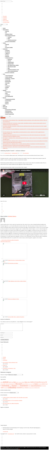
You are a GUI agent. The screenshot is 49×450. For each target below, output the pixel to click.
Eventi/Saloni (8, 100)
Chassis (9, 60)
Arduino (7, 87)
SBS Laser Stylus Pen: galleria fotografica (11, 403)
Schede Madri (11, 62)
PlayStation (8, 91)
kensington (11, 383)
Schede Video (11, 63)
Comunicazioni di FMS (10, 99)
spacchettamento (36, 385)
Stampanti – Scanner (10, 78)
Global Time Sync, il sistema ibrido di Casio (16, 260)
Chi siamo (5, 16)
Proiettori (7, 85)
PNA (6, 84)
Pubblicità (5, 19)
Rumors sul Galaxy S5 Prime (13, 299)
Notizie (7, 102)
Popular (4, 357)
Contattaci (5, 17)
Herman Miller (2, 383)
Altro (6, 88)
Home (4, 28)
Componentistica (9, 57)
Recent (4, 358)
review (10, 385)
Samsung (18, 385)
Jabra (8, 383)
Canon (17, 382)
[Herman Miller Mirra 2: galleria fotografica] (15, 315)
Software (7, 50)
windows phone (37, 387)
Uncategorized (14, 153)
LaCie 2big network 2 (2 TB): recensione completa (12, 400)
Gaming (4, 90)
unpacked (19, 387)
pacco (43, 384)
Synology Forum (9, 112)
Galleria (28, 382)
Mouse (26, 383)
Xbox (6, 93)
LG (14, 384)
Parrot (46, 383)
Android (7, 31)
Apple (9, 382)
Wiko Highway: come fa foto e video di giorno (17, 281)
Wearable (7, 83)
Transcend (6, 387)
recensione (5, 385)
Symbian (9, 37)
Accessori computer (9, 72)
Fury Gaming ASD (9, 96)
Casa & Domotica (9, 75)
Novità (4, 97)
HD (46, 382)
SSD (42, 385)
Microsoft (19, 384)
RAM (9, 68)
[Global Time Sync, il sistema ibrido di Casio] (15, 258)
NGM (33, 383)
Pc (1, 385)
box (15, 382)
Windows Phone (8, 34)
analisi (1, 382)
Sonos (29, 385)
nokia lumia (40, 383)
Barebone (10, 59)
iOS (6, 32)
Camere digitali (8, 77)
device (23, 382)
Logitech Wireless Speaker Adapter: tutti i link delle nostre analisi (15, 397)
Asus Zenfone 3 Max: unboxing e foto (10, 362)
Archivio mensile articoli (5, 392)
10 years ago (5, 431)
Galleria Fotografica (35, 382)
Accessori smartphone (10, 41)
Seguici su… (5, 365)
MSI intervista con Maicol (13, 263)
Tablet (4, 43)
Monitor (7, 54)
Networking (8, 81)
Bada (9, 38)
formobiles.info (11, 433)
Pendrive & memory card (13, 69)
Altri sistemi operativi (10, 35)
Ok (19, 448)
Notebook (7, 51)
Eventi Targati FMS (9, 114)
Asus (12, 382)
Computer (5, 48)
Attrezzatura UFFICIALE (10, 109)
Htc (6, 383)
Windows (27, 387)
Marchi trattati (5, 20)
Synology (44, 385)
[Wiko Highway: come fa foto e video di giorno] (15, 279)
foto (26, 382)
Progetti (5, 108)
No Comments (26, 153)
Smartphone (5, 29)
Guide (4, 105)
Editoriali (5, 106)
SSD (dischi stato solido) (13, 65)
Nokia (36, 384)
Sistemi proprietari (12, 40)
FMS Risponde (8, 111)
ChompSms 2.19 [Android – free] (9, 368)
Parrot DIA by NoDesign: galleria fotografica (9, 240)
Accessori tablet (9, 47)
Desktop (7, 56)
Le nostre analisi (6, 22)
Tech (4, 74)
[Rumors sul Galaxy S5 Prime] (15, 297)
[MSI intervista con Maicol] (4, 261)
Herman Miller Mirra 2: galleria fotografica (16, 316)
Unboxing (12, 387)
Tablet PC (7, 53)
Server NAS (7, 80)
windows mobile (31, 387)
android (5, 382)
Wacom (23, 387)
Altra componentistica (13, 71)
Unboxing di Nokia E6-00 (5, 241)
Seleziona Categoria (4, 374)
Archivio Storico (8, 153)
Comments (5, 360)
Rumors (7, 103)
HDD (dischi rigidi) (12, 66)
